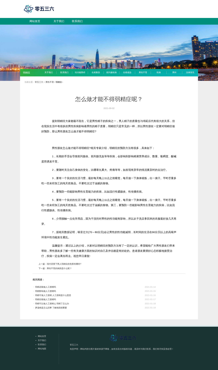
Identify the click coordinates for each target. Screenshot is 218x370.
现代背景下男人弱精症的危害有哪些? (64, 264)
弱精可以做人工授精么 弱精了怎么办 (52, 303)
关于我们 (59, 21)
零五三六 (39, 82)
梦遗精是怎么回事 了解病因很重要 (51, 308)
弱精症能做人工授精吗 (45, 299)
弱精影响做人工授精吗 (45, 291)
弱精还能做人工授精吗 (45, 287)
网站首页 (35, 21)
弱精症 (59, 82)
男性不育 (50, 82)
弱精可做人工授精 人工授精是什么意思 (53, 295)
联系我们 (77, 21)
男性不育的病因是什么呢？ (59, 268)
